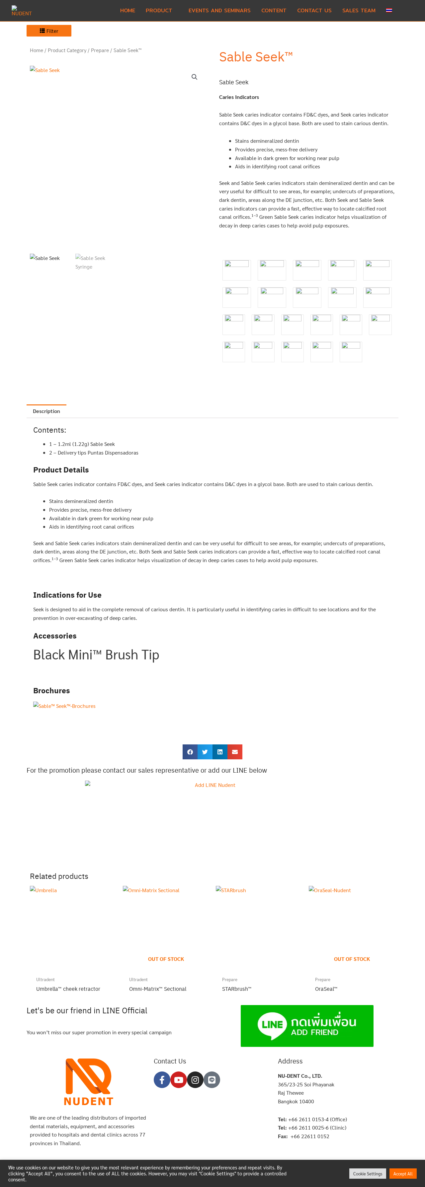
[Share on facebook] (190, 751)
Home (36, 50)
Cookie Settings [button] (367, 1173)
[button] (405, 10)
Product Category (67, 50)
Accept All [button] (403, 1173)
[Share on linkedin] (219, 751)
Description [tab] (46, 410)
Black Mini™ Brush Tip (96, 653)
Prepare (100, 50)
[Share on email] (234, 751)
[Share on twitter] (205, 751)
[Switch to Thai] (389, 10)
